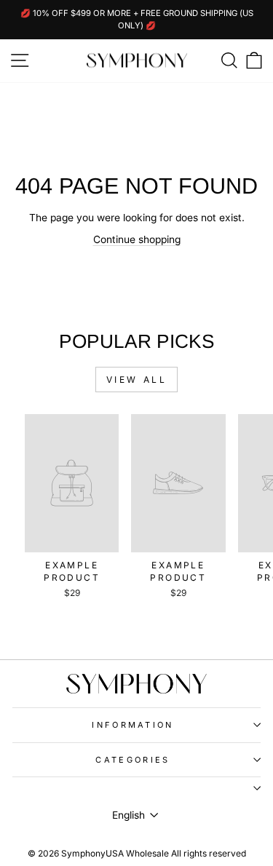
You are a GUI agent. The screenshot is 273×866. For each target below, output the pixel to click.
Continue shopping (137, 239)
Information (132, 725)
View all (136, 379)
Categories (132, 760)
